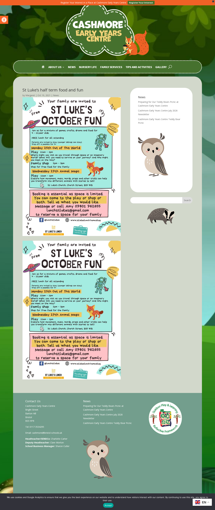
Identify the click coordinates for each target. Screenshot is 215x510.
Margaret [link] (30, 95)
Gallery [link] (161, 67)
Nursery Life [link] (88, 67)
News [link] (72, 67)
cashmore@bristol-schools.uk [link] (47, 432)
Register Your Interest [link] (141, 2)
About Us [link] (54, 67)
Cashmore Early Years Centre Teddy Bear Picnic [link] (107, 423)
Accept (108, 505)
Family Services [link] (111, 67)
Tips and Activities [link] (139, 67)
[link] (4, 20)
